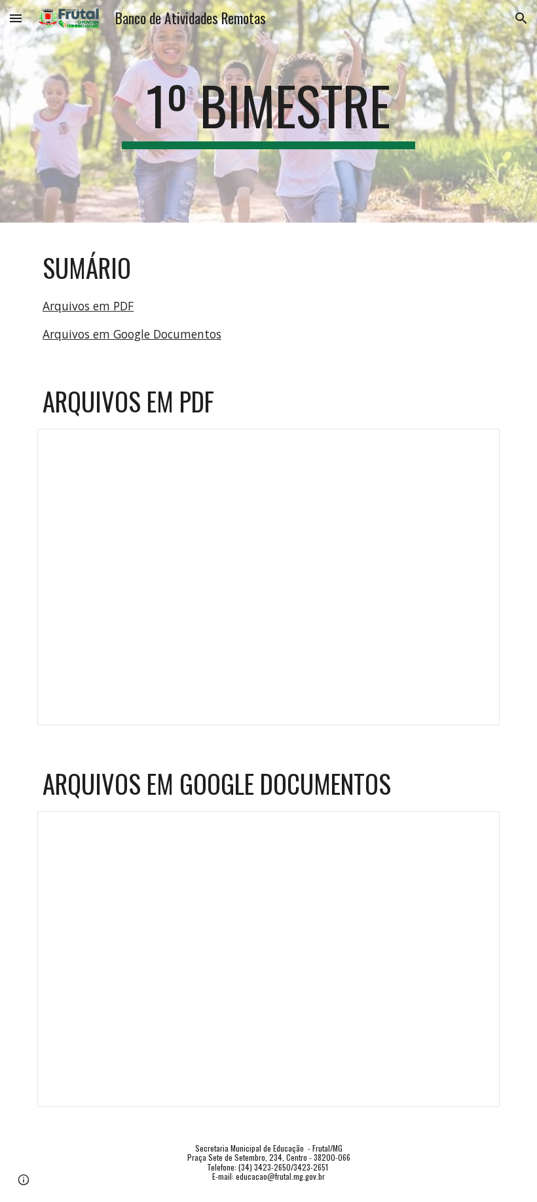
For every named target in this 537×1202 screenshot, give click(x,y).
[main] (269, 111)
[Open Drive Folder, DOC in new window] (475, 828)
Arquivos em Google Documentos (132, 334)
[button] (15, 18)
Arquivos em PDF (88, 306)
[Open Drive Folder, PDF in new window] (475, 446)
